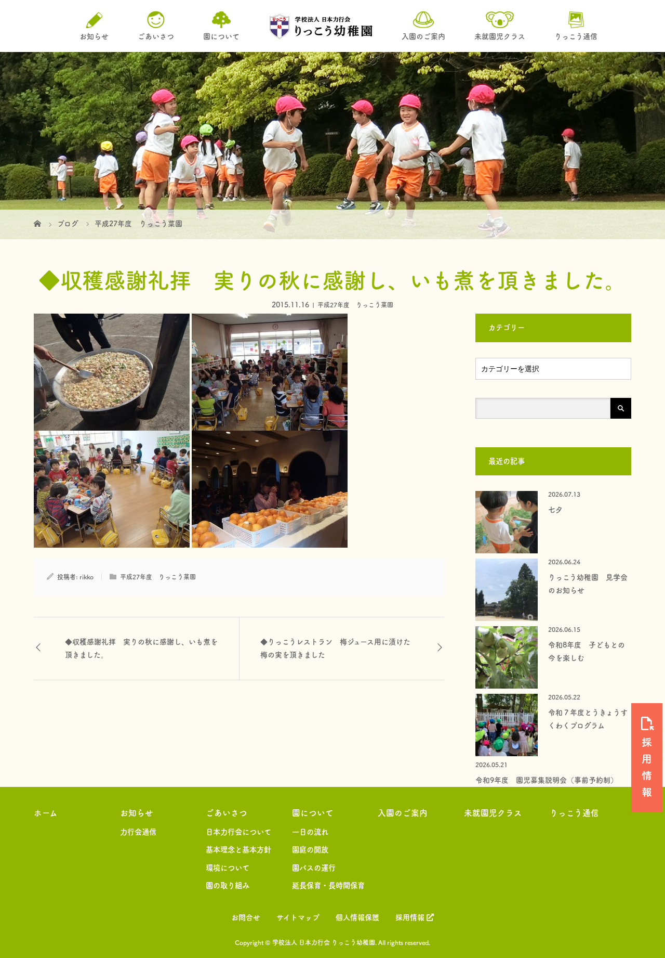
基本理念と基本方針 (238, 849)
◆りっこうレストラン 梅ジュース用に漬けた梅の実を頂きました (335, 648)
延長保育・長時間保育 (328, 885)
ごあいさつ (226, 813)
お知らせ (136, 813)
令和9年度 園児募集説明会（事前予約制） (546, 780)
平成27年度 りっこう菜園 (355, 305)
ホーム (46, 813)
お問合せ (245, 917)
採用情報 (411, 917)
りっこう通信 (574, 813)
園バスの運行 (314, 868)
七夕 (555, 509)
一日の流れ (310, 832)
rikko (86, 577)
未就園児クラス (493, 813)
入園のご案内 (403, 813)
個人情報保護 (357, 917)
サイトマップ (298, 917)
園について (313, 813)
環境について (227, 868)
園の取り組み (227, 885)
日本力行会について (238, 832)
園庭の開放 (310, 849)
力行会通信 (138, 832)
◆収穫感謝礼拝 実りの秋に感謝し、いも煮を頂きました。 (141, 648)
